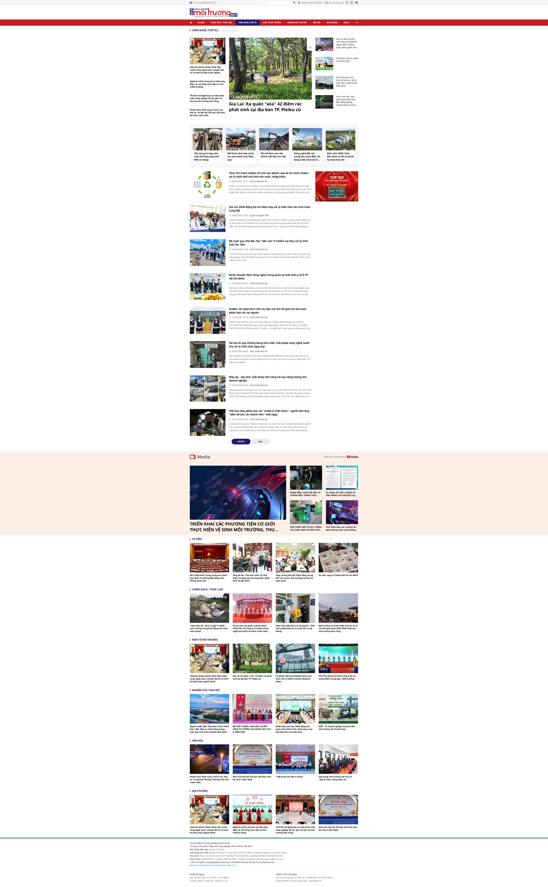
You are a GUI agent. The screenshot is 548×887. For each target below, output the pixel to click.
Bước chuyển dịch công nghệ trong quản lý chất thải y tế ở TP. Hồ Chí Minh (268, 276)
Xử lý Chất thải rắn (230, 30)
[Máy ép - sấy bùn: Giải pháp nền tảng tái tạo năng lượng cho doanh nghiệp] (207, 388)
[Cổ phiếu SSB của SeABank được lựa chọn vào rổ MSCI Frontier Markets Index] (295, 658)
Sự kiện (201, 22)
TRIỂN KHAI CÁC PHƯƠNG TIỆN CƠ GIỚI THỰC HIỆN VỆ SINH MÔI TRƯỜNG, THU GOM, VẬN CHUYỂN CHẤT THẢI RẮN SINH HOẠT (233, 526)
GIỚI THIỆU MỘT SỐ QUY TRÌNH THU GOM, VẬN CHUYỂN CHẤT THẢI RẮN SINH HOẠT (306, 528)
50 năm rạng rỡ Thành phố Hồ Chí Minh (338, 575)
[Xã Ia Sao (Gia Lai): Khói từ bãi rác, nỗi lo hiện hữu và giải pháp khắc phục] (324, 82)
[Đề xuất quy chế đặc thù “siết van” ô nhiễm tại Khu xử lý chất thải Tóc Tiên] (207, 252)
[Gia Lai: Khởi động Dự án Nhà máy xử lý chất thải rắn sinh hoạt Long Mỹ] (207, 218)
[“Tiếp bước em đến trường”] (295, 759)
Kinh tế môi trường (272, 22)
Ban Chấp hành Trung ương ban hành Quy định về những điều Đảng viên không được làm (208, 578)
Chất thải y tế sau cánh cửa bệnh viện (347, 59)
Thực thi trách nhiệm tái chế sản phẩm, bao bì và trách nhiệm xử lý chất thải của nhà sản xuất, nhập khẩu (269, 174)
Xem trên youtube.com (335, 456)
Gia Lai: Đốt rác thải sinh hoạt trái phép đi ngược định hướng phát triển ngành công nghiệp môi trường (347, 43)
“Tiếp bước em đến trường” (289, 776)
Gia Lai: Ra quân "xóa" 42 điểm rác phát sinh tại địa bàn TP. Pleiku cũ (265, 106)
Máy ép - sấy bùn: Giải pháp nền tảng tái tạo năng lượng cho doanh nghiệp (268, 378)
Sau (260, 441)
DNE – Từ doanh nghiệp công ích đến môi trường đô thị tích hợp (337, 728)
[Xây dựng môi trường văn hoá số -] (338, 759)
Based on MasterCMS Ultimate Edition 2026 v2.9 (213, 865)
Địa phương (332, 22)
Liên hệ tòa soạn (336, 2)
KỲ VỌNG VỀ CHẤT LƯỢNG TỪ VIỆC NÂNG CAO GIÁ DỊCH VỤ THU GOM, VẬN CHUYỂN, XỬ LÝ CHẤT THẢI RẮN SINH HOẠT (341, 494)
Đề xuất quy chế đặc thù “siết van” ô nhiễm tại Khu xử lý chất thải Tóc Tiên (268, 242)
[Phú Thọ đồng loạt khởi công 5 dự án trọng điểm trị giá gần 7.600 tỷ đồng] (338, 658)
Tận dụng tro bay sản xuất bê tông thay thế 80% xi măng (206, 156)
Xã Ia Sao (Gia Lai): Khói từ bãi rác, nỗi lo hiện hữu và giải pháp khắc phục (346, 81)
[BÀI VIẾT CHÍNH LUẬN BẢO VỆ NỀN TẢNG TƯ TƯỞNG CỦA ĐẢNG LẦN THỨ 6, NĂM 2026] (252, 709)
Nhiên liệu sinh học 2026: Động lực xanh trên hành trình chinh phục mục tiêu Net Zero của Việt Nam (294, 729)
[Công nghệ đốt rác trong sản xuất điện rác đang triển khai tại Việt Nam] (307, 139)
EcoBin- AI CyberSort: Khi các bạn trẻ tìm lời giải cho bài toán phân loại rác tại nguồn (267, 310)
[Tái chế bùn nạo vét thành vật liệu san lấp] (274, 139)
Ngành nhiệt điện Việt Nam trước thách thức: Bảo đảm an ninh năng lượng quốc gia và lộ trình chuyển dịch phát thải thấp (209, 729)
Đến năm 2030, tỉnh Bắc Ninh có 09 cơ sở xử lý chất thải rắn (340, 156)
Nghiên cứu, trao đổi (297, 22)
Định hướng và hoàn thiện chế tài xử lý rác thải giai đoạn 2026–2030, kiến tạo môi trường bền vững (338, 628)
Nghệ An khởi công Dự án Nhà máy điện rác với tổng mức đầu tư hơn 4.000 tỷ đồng (207, 84)
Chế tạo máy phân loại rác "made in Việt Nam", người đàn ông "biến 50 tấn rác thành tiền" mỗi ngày (269, 412)
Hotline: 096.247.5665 (311, 2)
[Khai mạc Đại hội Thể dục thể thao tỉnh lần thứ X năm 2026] (252, 759)
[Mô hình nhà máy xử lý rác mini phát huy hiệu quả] (241, 139)
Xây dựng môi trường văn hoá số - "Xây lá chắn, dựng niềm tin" (336, 778)
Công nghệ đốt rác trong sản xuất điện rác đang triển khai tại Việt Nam (307, 157)
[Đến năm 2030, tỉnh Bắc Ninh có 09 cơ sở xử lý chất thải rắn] (340, 139)
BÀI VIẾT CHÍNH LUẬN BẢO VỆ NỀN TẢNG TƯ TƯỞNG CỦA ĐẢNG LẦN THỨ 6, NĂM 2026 (252, 729)
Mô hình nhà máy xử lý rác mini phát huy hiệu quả (240, 156)
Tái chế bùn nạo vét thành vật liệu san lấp (273, 155)
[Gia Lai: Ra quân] (270, 69)
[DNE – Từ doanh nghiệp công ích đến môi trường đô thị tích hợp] (338, 709)
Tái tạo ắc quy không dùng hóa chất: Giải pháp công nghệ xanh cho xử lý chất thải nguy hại (269, 344)
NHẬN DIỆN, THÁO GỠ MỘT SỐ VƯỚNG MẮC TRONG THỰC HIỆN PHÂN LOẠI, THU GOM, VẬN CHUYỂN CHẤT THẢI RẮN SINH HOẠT (305, 494)
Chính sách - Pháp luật (221, 22)
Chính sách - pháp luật (207, 589)
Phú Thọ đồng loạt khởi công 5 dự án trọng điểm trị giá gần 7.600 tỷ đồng (337, 677)
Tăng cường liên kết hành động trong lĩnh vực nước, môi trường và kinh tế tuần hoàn (294, 578)
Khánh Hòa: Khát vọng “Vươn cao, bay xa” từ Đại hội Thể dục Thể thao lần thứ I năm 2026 (207, 112)
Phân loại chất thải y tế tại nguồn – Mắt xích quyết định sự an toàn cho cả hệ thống (295, 628)
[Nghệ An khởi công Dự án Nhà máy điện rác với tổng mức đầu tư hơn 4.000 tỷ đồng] (252, 809)
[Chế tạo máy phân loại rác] (207, 422)
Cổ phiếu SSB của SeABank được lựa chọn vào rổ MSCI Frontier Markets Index (294, 679)
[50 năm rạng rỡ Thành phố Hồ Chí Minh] (338, 557)
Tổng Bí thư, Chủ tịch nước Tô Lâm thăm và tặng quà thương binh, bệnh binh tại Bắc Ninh (251, 578)
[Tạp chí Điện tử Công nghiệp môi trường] (213, 12)
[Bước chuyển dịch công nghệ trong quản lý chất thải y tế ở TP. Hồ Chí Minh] (207, 286)
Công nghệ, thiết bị (248, 22)
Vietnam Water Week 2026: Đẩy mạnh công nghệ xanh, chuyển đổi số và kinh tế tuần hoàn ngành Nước (207, 70)
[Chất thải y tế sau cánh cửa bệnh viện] (324, 63)
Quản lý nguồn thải (259, 215)
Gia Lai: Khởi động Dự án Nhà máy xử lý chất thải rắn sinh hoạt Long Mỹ (269, 208)
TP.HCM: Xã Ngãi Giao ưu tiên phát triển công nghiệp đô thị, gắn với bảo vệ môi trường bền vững (207, 98)
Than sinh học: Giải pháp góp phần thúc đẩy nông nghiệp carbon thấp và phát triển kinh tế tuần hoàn (347, 100)
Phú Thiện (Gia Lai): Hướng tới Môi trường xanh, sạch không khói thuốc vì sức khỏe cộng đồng (341, 528)
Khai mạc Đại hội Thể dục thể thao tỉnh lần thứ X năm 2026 (252, 778)
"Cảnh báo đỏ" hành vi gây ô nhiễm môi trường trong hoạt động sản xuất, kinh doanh (209, 628)
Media (346, 22)
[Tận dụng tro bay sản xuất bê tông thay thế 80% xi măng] (207, 139)
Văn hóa (316, 22)
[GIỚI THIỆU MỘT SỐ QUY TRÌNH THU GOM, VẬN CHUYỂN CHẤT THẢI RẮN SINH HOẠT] (306, 512)
